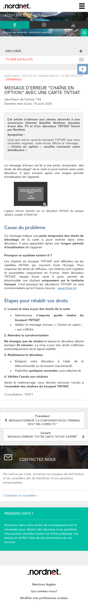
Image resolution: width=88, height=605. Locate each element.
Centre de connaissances (40, 76)
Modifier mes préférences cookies (44, 598)
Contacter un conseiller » (20, 495)
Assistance (12, 76)
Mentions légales (44, 584)
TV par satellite (19, 59)
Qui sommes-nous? (44, 591)
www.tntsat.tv (66, 288)
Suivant (43, 435)
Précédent (44, 420)
